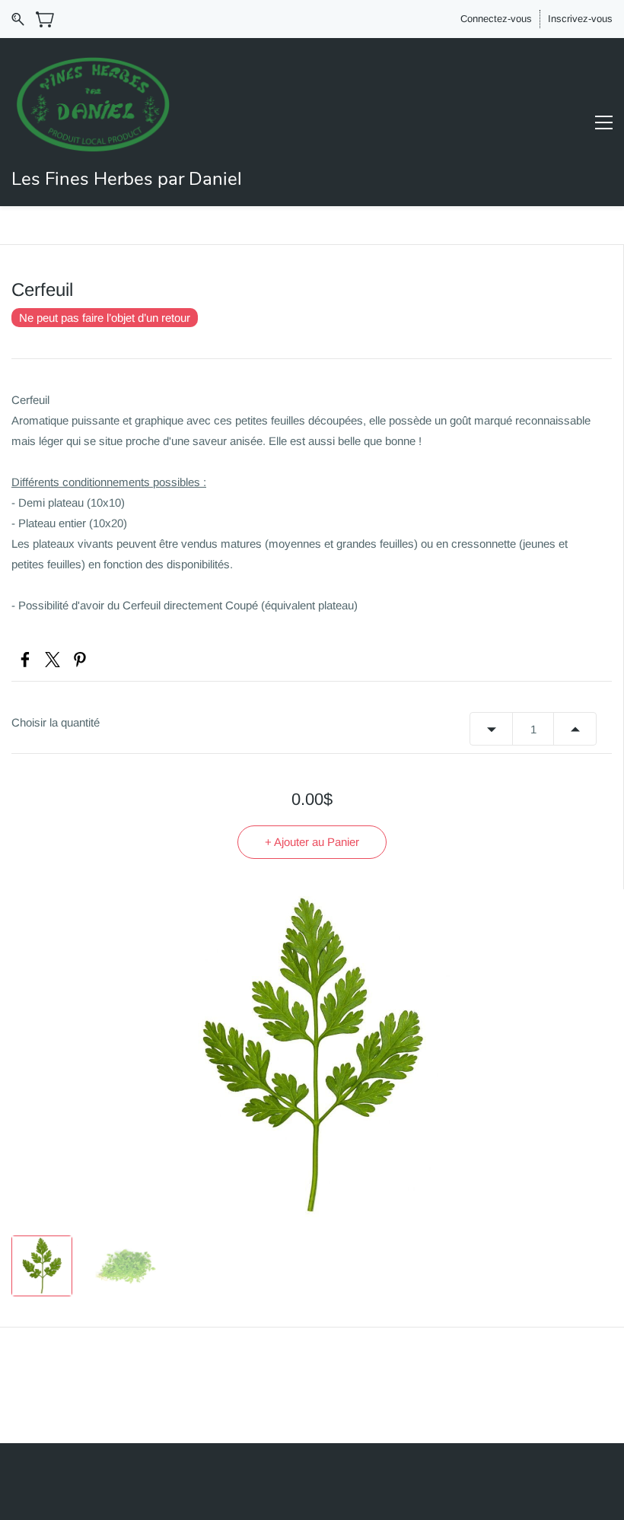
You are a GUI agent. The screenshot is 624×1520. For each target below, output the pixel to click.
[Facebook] (25, 659)
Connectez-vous (496, 18)
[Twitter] (52, 659)
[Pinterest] (79, 659)
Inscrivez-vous (580, 18)
